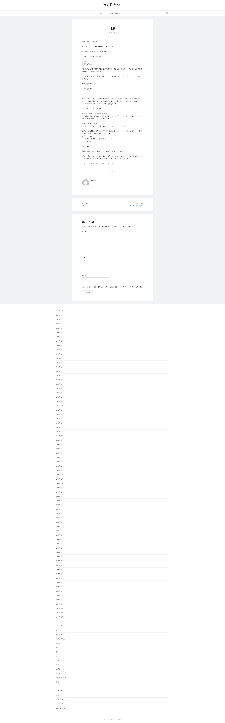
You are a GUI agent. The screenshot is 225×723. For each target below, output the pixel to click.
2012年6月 (59, 388)
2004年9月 (59, 604)
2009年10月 (59, 453)
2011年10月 (59, 406)
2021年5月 (59, 315)
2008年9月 (59, 488)
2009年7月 (59, 462)
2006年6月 (59, 539)
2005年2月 (59, 600)
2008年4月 (59, 496)
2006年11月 (59, 522)
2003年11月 (59, 613)
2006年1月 (59, 556)
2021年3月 (59, 319)
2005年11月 (59, 565)
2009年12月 (59, 449)
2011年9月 (59, 410)
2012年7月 (59, 384)
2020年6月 (59, 337)
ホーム (101, 13)
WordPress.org (60, 708)
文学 (57, 660)
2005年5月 (59, 587)
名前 (84, 258)
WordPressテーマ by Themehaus (112, 719)
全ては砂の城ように (136, 206)
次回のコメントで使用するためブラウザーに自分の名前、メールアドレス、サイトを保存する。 (112, 287)
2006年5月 (59, 544)
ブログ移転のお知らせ (114, 13)
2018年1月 (59, 341)
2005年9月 (59, 569)
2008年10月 (59, 483)
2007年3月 (59, 513)
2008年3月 (59, 500)
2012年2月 (59, 401)
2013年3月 (59, 367)
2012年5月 (59, 393)
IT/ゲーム (59, 630)
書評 (57, 665)
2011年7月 (59, 414)
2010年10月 (59, 436)
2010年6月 (59, 444)
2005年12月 (59, 561)
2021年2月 (59, 324)
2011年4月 (59, 423)
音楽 (57, 682)
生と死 (114, 171)
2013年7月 (59, 362)
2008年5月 (59, 492)
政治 (57, 656)
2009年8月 (59, 457)
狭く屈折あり (112, 5)
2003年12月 (59, 608)
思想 (57, 647)
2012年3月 (59, 397)
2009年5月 (59, 466)
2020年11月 (59, 328)
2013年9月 (59, 354)
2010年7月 (59, 440)
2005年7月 (59, 578)
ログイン (59, 695)
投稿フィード (60, 699)
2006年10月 (59, 526)
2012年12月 (59, 375)
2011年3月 (59, 427)
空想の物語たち (61, 678)
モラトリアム (60, 639)
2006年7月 (59, 535)
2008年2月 (59, 505)
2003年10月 (59, 617)
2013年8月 (59, 358)
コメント (85, 231)
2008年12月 (59, 475)
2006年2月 (59, 552)
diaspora (94, 180)
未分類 (58, 669)
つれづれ (59, 634)
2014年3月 (59, 350)
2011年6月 (59, 419)
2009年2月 (59, 470)
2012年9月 (59, 380)
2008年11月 (59, 479)
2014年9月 (59, 345)
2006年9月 (59, 531)
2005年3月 (59, 595)
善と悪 (58, 643)
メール (84, 267)
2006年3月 (59, 548)
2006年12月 (59, 518)
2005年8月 (59, 574)
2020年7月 (59, 332)
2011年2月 (59, 431)
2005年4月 (59, 591)
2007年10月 (59, 509)
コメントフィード (62, 704)
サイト (84, 275)
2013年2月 (59, 371)
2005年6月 (59, 582)
